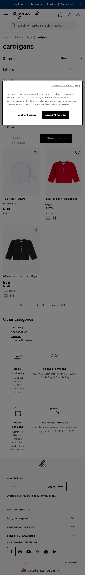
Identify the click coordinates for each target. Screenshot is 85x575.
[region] (42, 102)
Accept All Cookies (55, 114)
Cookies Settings (27, 114)
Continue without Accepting (66, 85)
